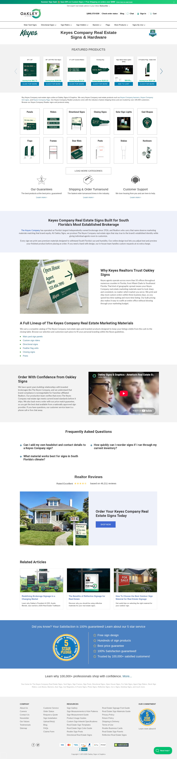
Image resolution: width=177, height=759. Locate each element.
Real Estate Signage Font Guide (116, 708)
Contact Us (24, 715)
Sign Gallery (72, 708)
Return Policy (108, 718)
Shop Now (106, 524)
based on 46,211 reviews (103, 483)
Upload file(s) (49, 721)
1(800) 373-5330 (92, 14)
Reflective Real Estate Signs (114, 735)
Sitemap (23, 728)
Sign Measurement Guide (78, 715)
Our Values (24, 721)
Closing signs (29, 352)
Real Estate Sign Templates (79, 725)
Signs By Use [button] (138, 25)
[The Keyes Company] (36, 32)
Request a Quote (50, 715)
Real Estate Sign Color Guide (79, 728)
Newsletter (24, 718)
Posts (25, 356)
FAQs (45, 728)
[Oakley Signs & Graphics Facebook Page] (33, 745)
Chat (131, 14)
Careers (23, 711)
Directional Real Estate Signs (79, 735)
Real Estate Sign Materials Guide (116, 711)
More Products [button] (120, 25)
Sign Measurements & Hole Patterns (82, 711)
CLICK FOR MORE (30, 84)
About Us (24, 708)
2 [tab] (90, 89)
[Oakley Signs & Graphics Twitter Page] (38, 745)
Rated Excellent (65, 483)
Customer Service (51, 708)
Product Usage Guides (76, 718)
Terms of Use (107, 725)
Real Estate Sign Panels (112, 732)
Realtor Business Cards (112, 728)
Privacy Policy (108, 715)
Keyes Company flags (41, 100)
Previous (15, 71)
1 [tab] (86, 89)
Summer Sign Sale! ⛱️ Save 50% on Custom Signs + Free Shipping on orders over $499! (78, 2)
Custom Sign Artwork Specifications (82, 721)
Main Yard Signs (30, 25)
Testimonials (25, 725)
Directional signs (30, 344)
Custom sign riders (31, 340)
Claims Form (48, 732)
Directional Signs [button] (48, 25)
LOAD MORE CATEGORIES (88, 171)
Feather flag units (31, 348)
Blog (122, 14)
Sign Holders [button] (81, 25)
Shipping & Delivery (110, 721)
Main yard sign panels (33, 336)
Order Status (48, 711)
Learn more (41, 197)
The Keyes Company (30, 230)
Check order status (110, 14)
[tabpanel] (30, 72)
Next (161, 71)
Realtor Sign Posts (75, 732)
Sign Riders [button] (65, 25)
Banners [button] (96, 25)
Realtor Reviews (89, 477)
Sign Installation (50, 718)
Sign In (143, 14)
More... (127, 676)
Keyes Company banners (130, 97)
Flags (108, 25)
